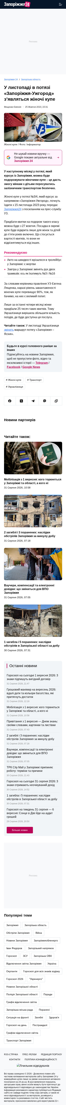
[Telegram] (33, 400)
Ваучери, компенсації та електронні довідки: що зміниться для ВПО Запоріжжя (29, 589)
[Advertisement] (33, 41)
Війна (39, 932)
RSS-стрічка (11, 1054)
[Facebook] (10, 400)
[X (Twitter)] (21, 400)
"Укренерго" (36, 979)
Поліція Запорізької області (21, 994)
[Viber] (45, 400)
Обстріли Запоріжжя (18, 932)
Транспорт (34, 379)
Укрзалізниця (14, 386)
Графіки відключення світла (22, 1032)
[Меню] (60, 4)
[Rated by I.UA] (33, 1065)
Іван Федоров (14, 948)
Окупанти (11, 971)
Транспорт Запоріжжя (18, 1040)
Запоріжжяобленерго (46, 940)
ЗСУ (25, 955)
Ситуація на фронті (17, 1017)
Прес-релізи (29, 1054)
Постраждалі (40, 1025)
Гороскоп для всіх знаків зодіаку (41, 971)
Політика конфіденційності (41, 1059)
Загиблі (39, 1017)
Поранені (44, 1009)
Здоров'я (54, 1017)
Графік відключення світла (21, 1002)
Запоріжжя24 (12, 209)
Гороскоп (11, 955)
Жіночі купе (13, 379)
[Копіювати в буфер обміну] (56, 400)
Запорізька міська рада (19, 1009)
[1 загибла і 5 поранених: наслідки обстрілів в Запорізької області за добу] (33, 621)
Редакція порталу (51, 1054)
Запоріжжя (12, 925)
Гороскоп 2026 (14, 979)
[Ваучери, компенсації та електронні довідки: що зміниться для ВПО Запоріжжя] (33, 564)
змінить (9, 329)
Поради (47, 994)
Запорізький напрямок (41, 948)
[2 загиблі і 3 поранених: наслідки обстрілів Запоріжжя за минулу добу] (33, 511)
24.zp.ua (22, 1082)
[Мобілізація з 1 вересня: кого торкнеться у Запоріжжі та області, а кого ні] (33, 458)
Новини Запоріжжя (17, 940)
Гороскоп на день (16, 1025)
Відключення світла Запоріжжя (24, 963)
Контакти (14, 1059)
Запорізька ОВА (43, 955)
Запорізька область (35, 925)
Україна (52, 963)
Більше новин (20, 829)
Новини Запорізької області (22, 986)
